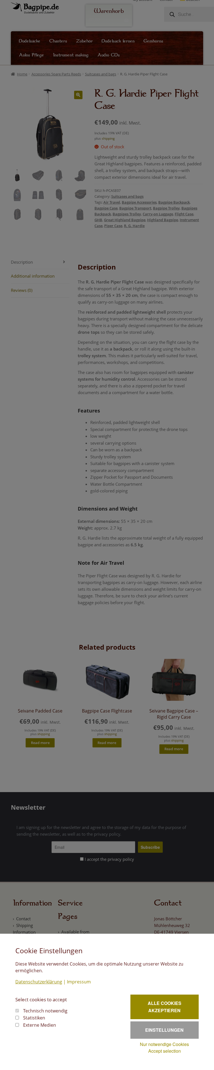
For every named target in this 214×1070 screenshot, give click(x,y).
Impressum (79, 982)
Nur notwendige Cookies (164, 1044)
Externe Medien (39, 1025)
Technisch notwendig (45, 1011)
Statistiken (34, 1018)
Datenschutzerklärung (38, 982)
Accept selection (164, 1051)
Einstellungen (164, 1030)
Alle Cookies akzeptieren (164, 1007)
